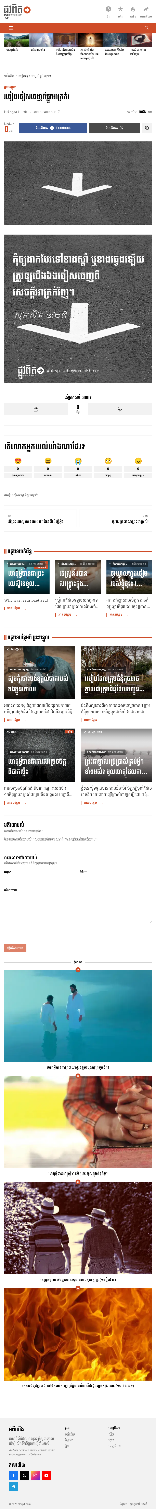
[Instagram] (35, 1475)
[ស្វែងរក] (146, 28)
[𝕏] (24, 1475)
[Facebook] (13, 1475)
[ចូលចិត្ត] (36, 409)
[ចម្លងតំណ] (147, 128)
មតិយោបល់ (10, 890)
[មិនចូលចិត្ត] (120, 409)
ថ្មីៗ (67, 1446)
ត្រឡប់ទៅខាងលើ (138, 1504)
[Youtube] (46, 1475)
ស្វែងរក (69, 1440)
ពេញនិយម (114, 1446)
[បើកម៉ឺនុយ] (11, 28)
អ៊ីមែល (83, 872)
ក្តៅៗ (111, 1440)
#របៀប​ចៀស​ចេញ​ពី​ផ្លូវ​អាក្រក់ (21, 495)
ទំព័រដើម (9, 76)
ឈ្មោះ (7, 872)
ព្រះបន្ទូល (10, 87)
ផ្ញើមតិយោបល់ (15, 948)
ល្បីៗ (111, 1434)
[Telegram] (13, 1486)
